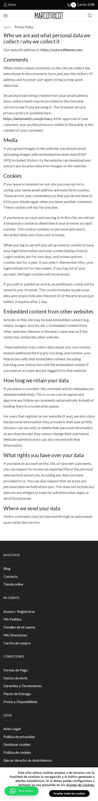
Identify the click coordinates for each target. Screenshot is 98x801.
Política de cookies (17, 752)
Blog (6, 568)
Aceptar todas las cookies (69, 793)
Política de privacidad (19, 737)
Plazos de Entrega (17, 694)
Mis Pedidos (12, 619)
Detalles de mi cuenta (19, 627)
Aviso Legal (12, 729)
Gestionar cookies (17, 744)
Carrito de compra (17, 643)
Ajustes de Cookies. (80, 785)
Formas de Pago (15, 670)
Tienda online (13, 584)
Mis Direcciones (15, 635)
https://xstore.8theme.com (61, 50)
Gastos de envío (15, 678)
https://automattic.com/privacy (27, 118)
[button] (22, 791)
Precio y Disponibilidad (20, 702)
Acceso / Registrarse (19, 611)
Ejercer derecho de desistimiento (27, 760)
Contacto (10, 576)
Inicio (7, 27)
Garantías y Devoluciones (22, 686)
